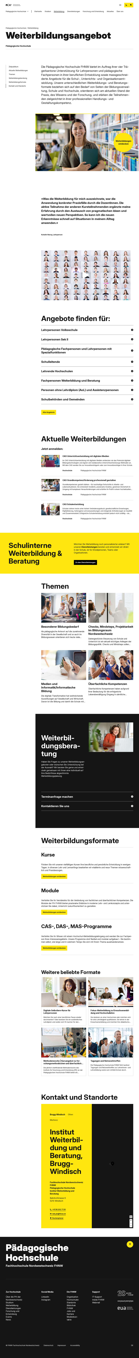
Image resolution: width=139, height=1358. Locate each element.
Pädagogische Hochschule (16, 11)
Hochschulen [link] (73, 1300)
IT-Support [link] (97, 1297)
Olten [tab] (70, 1114)
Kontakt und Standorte (17, 86)
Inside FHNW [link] (98, 1300)
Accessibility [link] (75, 1345)
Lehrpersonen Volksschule (59, 330)
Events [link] (9, 1317)
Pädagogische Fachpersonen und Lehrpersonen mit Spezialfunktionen (76, 350)
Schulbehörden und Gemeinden (63, 399)
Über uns (120, 11)
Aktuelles (110, 11)
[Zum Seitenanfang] (130, 1244)
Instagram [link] (45, 1300)
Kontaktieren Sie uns (55, 806)
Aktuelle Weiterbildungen (18, 71)
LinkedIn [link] (45, 1297)
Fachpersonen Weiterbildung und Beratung (70, 380)
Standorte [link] (71, 1302)
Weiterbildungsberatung (18, 78)
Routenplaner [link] (57, 1218)
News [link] (8, 1320)
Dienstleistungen (73, 11)
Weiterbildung (59, 11)
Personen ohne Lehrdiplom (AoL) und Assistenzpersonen (80, 390)
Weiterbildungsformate (17, 82)
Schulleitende (50, 361)
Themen (12, 74)
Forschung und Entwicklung (93, 11)
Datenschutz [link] (48, 1345)
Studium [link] (9, 1302)
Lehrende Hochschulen (57, 371)
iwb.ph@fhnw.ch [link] (59, 1214)
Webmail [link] (96, 1302)
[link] (13, 5)
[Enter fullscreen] (131, 1216)
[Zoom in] (131, 1220)
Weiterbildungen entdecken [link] (54, 876)
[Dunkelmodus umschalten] (126, 5)
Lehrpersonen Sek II (54, 339)
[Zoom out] (131, 1223)
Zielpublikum (13, 67)
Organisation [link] (72, 1297)
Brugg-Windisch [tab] (57, 1114)
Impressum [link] (62, 1345)
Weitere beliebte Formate (70, 972)
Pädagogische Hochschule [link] (16, 28)
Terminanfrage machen (57, 796)
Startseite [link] (38, 11)
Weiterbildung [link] (33, 28)
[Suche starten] (131, 5)
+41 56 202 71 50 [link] (59, 1209)
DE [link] (120, 5)
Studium (48, 11)
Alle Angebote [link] (49, 412)
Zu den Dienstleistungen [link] (85, 562)
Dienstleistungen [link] (13, 1308)
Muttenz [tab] (54, 1120)
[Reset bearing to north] (131, 1226)
